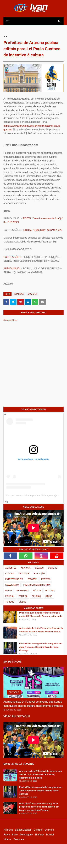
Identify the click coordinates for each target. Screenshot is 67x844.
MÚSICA (37, 590)
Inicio (15, 834)
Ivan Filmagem (33, 824)
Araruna (8, 829)
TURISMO (9, 602)
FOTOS (8, 590)
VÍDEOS (22, 602)
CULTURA (32, 294)
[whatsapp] (26, 556)
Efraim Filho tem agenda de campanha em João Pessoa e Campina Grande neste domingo (40, 647)
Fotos (7, 834)
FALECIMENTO (12, 585)
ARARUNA (19, 294)
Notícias (39, 834)
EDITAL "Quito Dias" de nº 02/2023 (42, 229)
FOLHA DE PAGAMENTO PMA (36, 585)
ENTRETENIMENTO (14, 579)
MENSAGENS (22, 590)
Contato (38, 829)
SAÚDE (49, 596)
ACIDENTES (10, 568)
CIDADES (39, 568)
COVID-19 (52, 568)
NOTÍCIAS (49, 590)
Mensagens (26, 834)
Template (19, 839)
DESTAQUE (24, 573)
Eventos (49, 829)
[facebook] (10, 556)
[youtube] (57, 556)
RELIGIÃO (36, 596)
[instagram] (41, 556)
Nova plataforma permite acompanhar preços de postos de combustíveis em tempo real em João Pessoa (39, 806)
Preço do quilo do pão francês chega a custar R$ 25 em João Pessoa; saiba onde (40, 614)
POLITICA (23, 596)
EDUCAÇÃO (39, 573)
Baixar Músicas (23, 829)
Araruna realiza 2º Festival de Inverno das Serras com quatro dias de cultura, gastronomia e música (33, 703)
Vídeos (7, 839)
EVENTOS (45, 579)
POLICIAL (9, 596)
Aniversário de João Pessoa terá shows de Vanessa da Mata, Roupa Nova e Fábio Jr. (41, 630)
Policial (50, 834)
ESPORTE (32, 579)
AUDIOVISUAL (12, 268)
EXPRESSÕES (12, 257)
